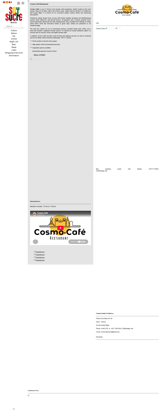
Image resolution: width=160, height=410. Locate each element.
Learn (13, 50)
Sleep (13, 47)
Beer (14, 44)
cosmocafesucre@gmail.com (110, 332)
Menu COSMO (39, 55)
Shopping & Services (14, 53)
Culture (14, 30)
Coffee (14, 39)
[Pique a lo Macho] (28, 402)
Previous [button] (44, 0)
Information (14, 55)
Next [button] (76, 0)
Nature (14, 33)
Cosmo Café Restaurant (39, 4)
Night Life (14, 42)
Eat (13, 36)
